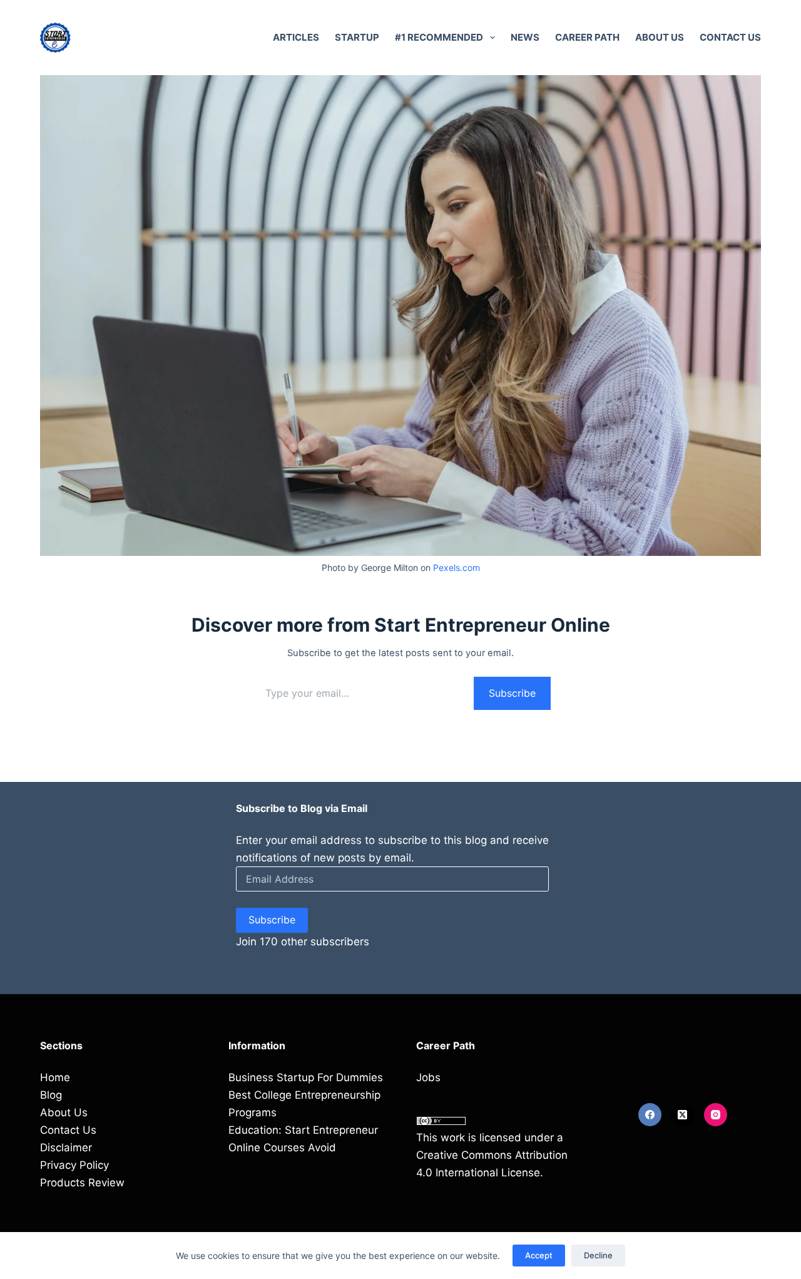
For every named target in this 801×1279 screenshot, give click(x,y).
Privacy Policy (74, 1165)
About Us (659, 37)
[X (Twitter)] (683, 1115)
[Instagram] (716, 1115)
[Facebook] (650, 1115)
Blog (51, 1095)
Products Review (82, 1182)
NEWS (525, 37)
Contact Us (730, 37)
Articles (296, 37)
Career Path (587, 37)
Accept (539, 1255)
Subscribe (512, 693)
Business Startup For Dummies (305, 1077)
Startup (357, 37)
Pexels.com (456, 567)
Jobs (428, 1077)
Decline (598, 1255)
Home (55, 1077)
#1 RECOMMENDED (439, 37)
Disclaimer (66, 1147)
